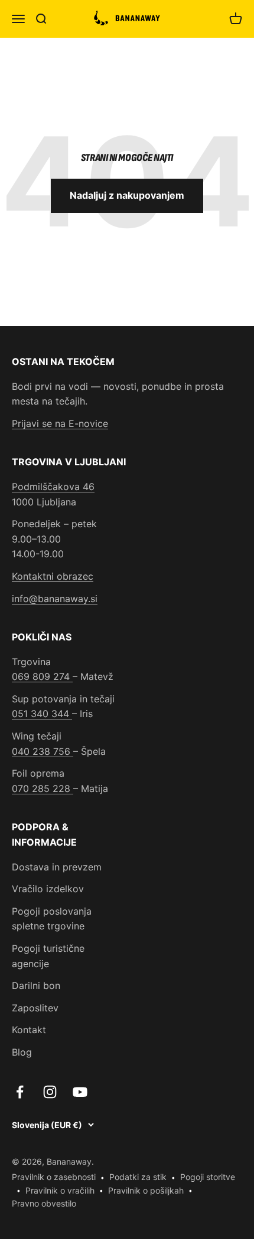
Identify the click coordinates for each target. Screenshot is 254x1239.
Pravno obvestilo (44, 1203)
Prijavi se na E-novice (60, 423)
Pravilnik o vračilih (60, 1190)
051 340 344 (42, 713)
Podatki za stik (138, 1177)
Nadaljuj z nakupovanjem (127, 195)
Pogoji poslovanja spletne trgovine (52, 918)
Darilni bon (36, 985)
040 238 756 (42, 751)
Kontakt (29, 1030)
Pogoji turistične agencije (48, 955)
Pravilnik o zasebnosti (54, 1177)
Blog (22, 1052)
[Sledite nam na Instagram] (50, 1092)
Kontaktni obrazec (52, 576)
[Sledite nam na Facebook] (20, 1092)
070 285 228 (42, 788)
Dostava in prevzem (57, 867)
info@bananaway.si (54, 598)
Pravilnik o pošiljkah (146, 1190)
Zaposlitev (35, 1008)
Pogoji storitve (207, 1177)
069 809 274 (42, 676)
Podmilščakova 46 (53, 486)
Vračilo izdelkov (48, 889)
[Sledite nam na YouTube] (80, 1092)
